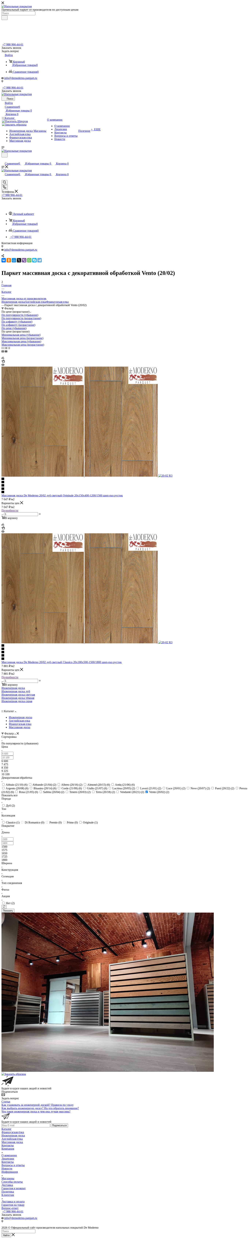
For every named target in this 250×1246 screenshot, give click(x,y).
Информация (9, 1171)
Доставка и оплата (13, 1201)
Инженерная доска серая (16, 701)
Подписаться (59, 1125)
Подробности (9, 510)
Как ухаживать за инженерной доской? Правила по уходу (37, 1104)
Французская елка (57, 301)
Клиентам (7, 1194)
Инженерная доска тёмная (17, 697)
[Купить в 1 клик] (3, 361)
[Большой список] (6, 351)
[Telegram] (39, 260)
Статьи (5, 1101)
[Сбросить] (4, 907)
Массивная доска (12, 1142)
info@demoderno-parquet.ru (20, 78)
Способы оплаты (12, 1181)
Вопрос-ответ (9, 1208)
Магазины (7, 1178)
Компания (7, 1148)
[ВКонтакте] (3, 260)
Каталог (6, 1128)
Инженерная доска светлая (18, 694)
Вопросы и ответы (13, 1165)
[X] (19, 260)
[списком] (6, 348)
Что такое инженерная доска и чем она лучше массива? (35, 1111)
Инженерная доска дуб (15, 691)
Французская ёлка (12, 1132)
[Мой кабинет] (3, 159)
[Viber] (24, 260)
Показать (8, 910)
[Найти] (4, 17)
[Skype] (34, 260)
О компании (9, 1155)
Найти (6, 1235)
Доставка (7, 1185)
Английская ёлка (12, 1138)
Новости (6, 1168)
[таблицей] (9, 348)
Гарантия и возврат (13, 1188)
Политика (7, 1191)
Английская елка (35, 301)
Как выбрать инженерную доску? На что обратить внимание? (40, 1108)
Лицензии (7, 1158)
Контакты (7, 1145)
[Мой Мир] (14, 260)
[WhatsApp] (29, 260)
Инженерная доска (13, 301)
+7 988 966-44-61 (12, 44)
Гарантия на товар (12, 1204)
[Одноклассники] (9, 260)
